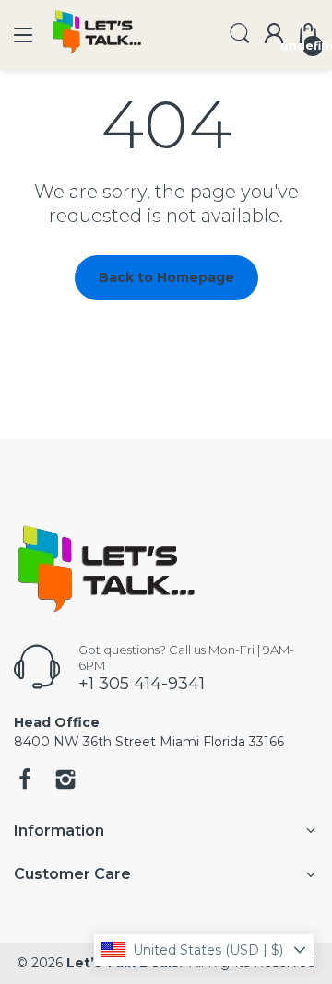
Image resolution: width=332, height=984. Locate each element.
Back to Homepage (166, 277)
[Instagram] (65, 781)
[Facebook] (25, 781)
